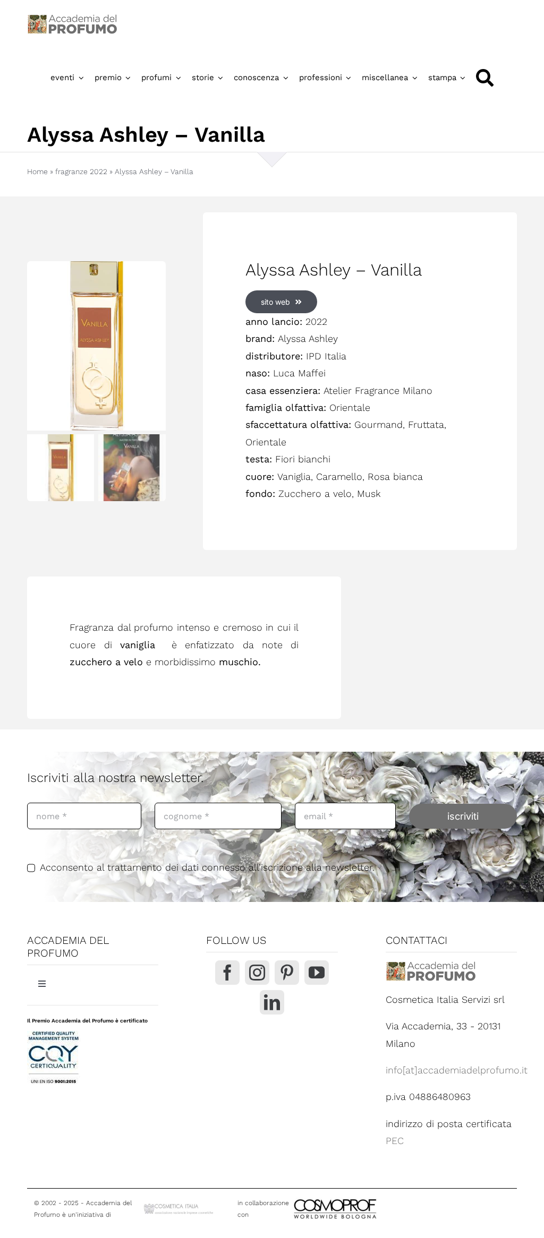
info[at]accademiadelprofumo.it (457, 1070)
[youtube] (316, 972)
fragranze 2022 (81, 171)
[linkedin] (272, 1002)
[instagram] (257, 972)
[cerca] (485, 77)
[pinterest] (287, 972)
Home (37, 171)
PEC (395, 1140)
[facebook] (227, 972)
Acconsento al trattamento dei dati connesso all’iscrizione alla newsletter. (207, 867)
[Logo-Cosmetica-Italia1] (179, 1206)
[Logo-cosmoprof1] (369, 1197)
